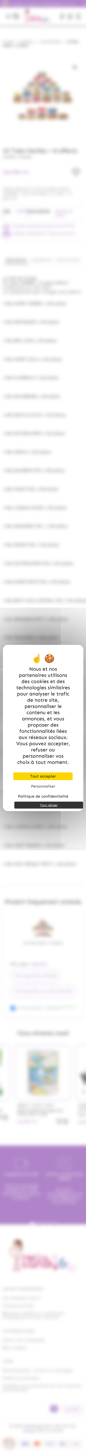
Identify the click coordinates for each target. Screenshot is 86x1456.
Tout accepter (43, 776)
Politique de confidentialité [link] (43, 796)
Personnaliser (43, 786)
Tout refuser (49, 805)
